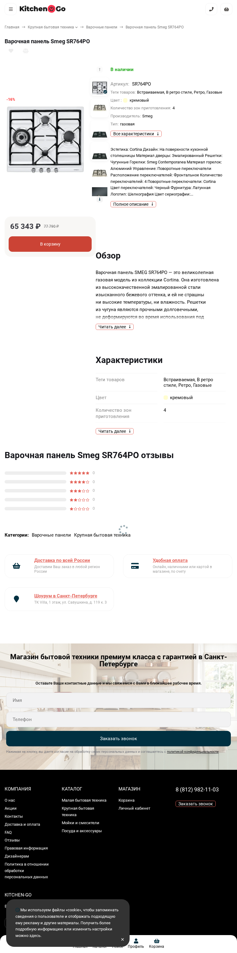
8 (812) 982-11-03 (197, 789)
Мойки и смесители (80, 822)
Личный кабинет (134, 808)
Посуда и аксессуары (82, 831)
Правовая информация (26, 848)
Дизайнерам (17, 856)
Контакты (14, 816)
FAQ (8, 832)
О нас (10, 800)
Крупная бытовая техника (51, 27)
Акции (11, 808)
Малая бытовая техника (84, 800)
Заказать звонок (118, 738)
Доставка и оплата (22, 824)
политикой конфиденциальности (192, 752)
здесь (34, 935)
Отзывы (12, 840)
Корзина (126, 800)
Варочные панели (101, 27)
